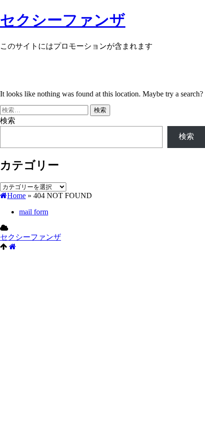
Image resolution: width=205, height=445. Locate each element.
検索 (7, 121)
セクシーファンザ (62, 20)
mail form (33, 212)
